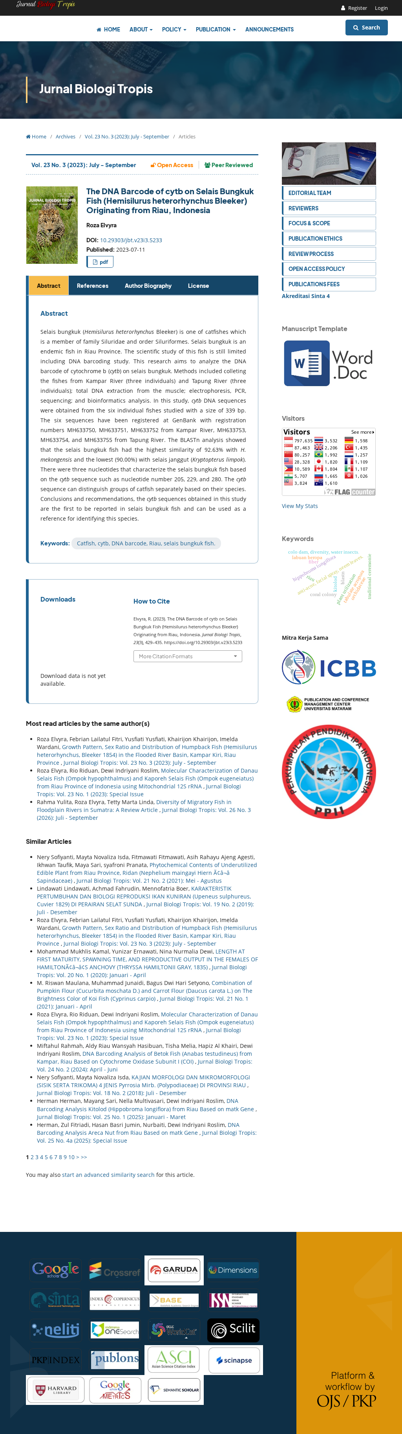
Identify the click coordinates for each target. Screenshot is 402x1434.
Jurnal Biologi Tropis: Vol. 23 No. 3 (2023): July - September (140, 762)
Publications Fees (314, 284)
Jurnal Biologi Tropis (96, 88)
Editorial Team (310, 193)
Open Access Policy (317, 268)
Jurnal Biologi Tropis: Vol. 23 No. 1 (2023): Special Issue (139, 790)
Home (111, 29)
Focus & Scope (309, 223)
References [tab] (92, 285)
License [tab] (198, 285)
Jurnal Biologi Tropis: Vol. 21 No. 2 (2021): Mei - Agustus (149, 880)
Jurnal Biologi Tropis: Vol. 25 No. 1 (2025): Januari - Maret (111, 1117)
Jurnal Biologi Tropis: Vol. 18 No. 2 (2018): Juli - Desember (111, 1093)
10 (71, 1157)
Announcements (269, 29)
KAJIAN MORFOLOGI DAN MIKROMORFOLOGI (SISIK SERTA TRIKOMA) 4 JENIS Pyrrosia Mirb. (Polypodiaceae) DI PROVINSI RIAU (143, 1081)
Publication (213, 29)
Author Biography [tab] (148, 285)
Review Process (311, 253)
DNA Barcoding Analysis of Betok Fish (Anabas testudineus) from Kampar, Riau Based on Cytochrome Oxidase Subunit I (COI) (144, 1057)
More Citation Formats (166, 656)
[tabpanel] (143, 429)
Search (370, 27)
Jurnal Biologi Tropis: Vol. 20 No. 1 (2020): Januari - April (142, 971)
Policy (172, 29)
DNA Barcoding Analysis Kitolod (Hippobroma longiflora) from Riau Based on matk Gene (146, 1104)
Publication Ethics (315, 238)
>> (84, 1157)
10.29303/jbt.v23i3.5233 (131, 240)
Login (381, 7)
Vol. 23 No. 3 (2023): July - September (127, 136)
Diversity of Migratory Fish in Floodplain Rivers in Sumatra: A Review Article (134, 806)
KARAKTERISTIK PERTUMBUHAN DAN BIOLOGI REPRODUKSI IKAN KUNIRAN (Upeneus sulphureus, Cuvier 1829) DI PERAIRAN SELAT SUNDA (144, 896)
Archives (65, 136)
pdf (103, 261)
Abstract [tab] (48, 285)
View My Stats (300, 506)
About (139, 29)
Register (357, 7)
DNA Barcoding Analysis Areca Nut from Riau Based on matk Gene (138, 1128)
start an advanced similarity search (108, 1174)
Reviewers (303, 208)
